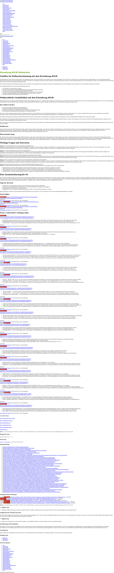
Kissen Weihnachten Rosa (5, 425)
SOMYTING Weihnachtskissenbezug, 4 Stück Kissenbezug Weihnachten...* (16, 289)
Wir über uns (5, 69)
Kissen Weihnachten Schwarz (6, 420)
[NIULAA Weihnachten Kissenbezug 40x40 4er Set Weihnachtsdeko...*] (15, 324)
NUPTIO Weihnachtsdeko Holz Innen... (48, 499)
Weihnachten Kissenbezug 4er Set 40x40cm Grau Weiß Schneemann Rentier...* (16, 313)
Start (4, 545)
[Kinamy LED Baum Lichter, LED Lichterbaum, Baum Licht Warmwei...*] (26, 497)
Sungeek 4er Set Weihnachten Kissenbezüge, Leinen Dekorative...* (14, 383)
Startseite (1, 441)
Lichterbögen (5, 546)
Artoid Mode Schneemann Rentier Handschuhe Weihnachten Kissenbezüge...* (16, 348)
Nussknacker (5, 547)
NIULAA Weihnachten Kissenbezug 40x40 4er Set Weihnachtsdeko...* (15, 325)
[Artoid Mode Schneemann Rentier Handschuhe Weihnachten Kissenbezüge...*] (16, 347)
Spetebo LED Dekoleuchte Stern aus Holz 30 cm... (47, 498)
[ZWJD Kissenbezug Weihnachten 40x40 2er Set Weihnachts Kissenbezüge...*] (16, 240)
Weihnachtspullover (7, 567)
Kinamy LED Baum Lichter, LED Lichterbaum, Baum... (54, 497)
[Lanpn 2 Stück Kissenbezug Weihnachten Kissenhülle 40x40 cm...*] (24, 201)
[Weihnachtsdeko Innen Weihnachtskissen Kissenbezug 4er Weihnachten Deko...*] (17, 276)
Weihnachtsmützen (6, 566)
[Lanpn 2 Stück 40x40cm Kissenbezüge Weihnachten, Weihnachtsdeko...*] (22, 197)
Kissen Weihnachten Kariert (6, 427)
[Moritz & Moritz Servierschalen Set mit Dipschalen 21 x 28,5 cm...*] (24, 500)
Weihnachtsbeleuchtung (8, 557)
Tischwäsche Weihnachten (8, 551)
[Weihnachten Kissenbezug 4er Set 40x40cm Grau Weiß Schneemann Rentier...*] (17, 312)
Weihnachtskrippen (7, 564)
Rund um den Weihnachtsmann (9, 565)
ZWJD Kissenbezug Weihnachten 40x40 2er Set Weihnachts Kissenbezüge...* (16, 241)
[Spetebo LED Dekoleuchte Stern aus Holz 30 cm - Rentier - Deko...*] (21, 498)
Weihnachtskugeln (6, 556)
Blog (4, 570)
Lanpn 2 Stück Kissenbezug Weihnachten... (9, 202)
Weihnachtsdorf (6, 559)
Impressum (5, 66)
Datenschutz (5, 67)
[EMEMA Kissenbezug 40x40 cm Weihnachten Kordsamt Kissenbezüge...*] (16, 228)
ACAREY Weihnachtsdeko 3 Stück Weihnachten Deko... (57, 501)
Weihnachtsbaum (6, 552)
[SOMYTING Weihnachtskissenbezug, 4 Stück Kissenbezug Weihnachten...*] (16, 288)
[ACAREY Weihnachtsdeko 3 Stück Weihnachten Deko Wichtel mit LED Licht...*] (27, 501)
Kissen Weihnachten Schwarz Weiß (7, 418)
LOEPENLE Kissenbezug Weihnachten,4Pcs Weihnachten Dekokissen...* (15, 301)
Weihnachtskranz (6, 563)
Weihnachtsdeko (6, 558)
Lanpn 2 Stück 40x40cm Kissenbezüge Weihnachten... (11, 198)
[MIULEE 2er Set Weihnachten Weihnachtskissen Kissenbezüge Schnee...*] (16, 335)
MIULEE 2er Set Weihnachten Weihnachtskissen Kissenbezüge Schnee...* (15, 337)
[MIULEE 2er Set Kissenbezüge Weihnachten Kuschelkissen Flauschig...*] (15, 358)
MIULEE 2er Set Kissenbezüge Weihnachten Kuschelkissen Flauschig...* (15, 360)
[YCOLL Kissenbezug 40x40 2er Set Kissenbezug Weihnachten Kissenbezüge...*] (17, 216)
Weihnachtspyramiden (7, 569)
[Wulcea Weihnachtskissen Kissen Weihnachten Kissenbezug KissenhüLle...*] (16, 405)
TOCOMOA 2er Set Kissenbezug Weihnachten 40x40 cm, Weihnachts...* (15, 252)
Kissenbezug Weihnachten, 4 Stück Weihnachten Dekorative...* (13, 265)
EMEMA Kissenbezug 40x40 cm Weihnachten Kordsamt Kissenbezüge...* (15, 229)
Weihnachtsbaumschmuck (8, 553)
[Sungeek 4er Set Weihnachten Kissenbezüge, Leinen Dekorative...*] (14, 382)
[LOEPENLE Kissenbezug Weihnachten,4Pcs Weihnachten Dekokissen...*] (16, 300)
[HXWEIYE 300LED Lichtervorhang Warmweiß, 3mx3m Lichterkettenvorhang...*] (28, 503)
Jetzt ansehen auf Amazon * (6, 200)
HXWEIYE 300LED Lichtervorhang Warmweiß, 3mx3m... (58, 503)
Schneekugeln (6, 550)
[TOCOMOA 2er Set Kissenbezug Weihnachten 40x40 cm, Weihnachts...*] (15, 251)
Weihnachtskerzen (6, 560)
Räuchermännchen (6, 548)
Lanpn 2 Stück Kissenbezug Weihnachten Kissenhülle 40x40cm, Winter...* (15, 394)
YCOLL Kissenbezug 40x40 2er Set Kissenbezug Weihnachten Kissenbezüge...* (17, 217)
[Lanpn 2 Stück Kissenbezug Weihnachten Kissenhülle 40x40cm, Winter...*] (16, 393)
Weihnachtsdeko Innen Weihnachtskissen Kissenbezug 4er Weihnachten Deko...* (17, 277)
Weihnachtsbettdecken (7, 554)
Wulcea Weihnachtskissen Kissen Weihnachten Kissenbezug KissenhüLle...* (16, 406)
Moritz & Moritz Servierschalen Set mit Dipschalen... (50, 500)
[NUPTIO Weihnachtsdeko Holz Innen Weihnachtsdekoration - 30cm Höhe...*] (23, 499)
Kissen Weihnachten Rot (5, 422)
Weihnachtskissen (3, 429)
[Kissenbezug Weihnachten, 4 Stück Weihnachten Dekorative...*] (13, 263)
